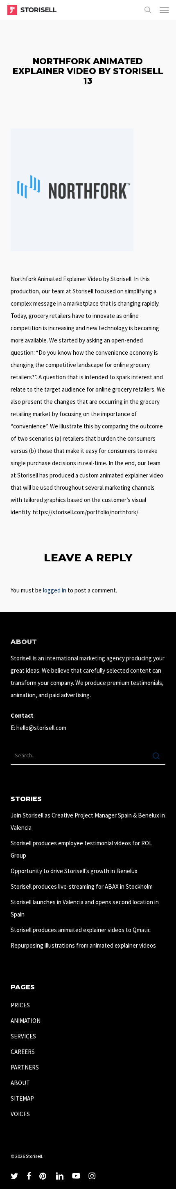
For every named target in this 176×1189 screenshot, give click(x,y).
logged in (54, 590)
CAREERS (23, 1052)
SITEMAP (22, 1098)
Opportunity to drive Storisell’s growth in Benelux (74, 871)
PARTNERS (25, 1067)
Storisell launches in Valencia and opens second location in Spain (85, 908)
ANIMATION (26, 1021)
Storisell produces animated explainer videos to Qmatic (81, 930)
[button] (164, 10)
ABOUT (20, 1083)
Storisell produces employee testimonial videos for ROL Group (81, 849)
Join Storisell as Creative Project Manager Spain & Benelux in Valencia (88, 821)
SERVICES (23, 1036)
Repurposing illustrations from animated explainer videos (83, 945)
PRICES (20, 1005)
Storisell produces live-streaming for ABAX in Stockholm (82, 886)
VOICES (20, 1114)
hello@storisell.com (41, 728)
